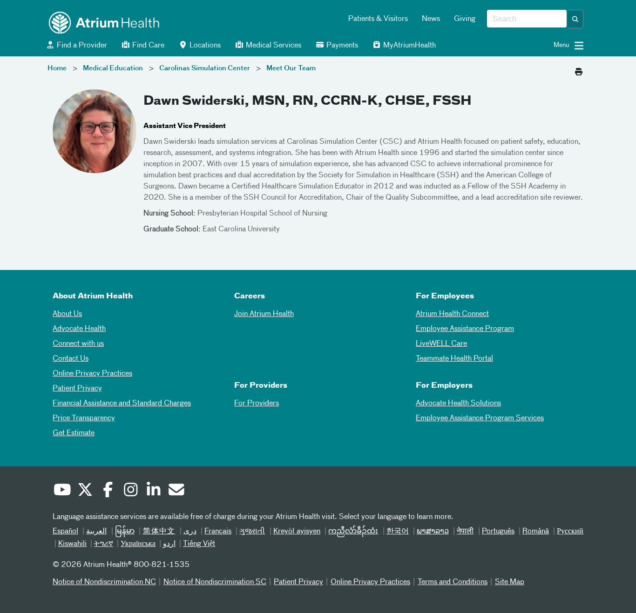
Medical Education (113, 68)
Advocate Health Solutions (458, 403)
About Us (67, 314)
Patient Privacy (77, 388)
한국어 (397, 531)
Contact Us (70, 359)
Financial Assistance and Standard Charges (122, 403)
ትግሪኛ (103, 544)
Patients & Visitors (378, 19)
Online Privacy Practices (92, 373)
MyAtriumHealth (408, 45)
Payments (341, 45)
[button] (575, 19)
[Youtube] (62, 491)
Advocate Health (79, 329)
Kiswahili (72, 544)
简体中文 (159, 531)
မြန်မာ (125, 531)
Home (57, 68)
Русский (570, 531)
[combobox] (527, 19)
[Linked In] (153, 491)
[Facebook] (107, 491)
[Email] (176, 491)
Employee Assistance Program (465, 329)
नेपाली (465, 531)
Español (65, 531)
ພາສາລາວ (433, 531)
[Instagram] (130, 491)
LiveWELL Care (441, 344)
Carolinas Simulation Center (204, 68)
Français (217, 531)
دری (189, 531)
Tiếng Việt (199, 544)
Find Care (147, 45)
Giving (464, 19)
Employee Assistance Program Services (480, 418)
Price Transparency (84, 418)
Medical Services (272, 45)
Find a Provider (81, 45)
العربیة (96, 531)
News (431, 19)
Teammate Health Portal (454, 359)
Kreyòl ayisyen (296, 531)
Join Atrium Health (264, 314)
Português (498, 531)
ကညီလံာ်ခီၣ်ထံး (353, 531)
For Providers (256, 403)
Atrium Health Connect (452, 314)
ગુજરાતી (252, 531)
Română (535, 531)
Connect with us (78, 344)
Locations (204, 45)
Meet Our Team (291, 68)
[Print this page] (578, 69)
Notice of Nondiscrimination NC (104, 582)
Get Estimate (74, 433)
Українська (138, 544)
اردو (169, 544)
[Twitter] (84, 491)
